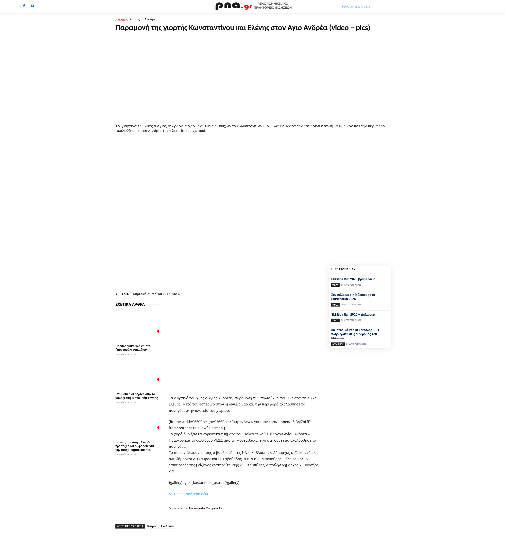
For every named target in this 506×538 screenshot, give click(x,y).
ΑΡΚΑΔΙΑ (121, 19)
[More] (239, 281)
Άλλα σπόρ (338, 344)
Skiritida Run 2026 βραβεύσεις (353, 279)
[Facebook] (23, 6)
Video (335, 285)
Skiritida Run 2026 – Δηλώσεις (353, 314)
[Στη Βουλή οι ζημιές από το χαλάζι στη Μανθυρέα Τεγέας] (137, 374)
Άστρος (135, 19)
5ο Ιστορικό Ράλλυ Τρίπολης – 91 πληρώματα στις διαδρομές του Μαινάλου (355, 334)
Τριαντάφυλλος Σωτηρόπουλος (206, 508)
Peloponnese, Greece (356, 6)
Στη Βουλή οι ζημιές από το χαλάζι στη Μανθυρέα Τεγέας (136, 396)
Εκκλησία (151, 19)
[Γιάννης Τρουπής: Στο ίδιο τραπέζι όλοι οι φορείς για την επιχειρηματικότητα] (137, 422)
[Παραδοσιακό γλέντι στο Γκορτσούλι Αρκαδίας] (137, 326)
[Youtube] (32, 6)
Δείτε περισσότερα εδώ (188, 493)
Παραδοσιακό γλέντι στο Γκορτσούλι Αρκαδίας (133, 348)
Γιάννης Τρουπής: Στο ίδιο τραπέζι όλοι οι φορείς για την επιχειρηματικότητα (134, 446)
